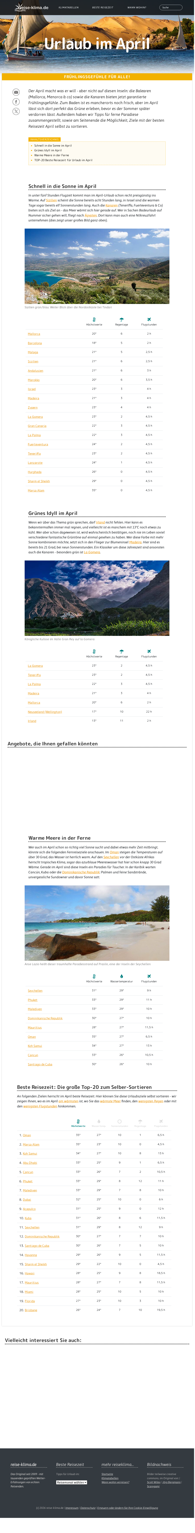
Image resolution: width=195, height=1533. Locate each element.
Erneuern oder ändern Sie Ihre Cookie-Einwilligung (127, 1507)
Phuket (33, 1000)
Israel (32, 389)
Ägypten (91, 215)
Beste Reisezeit (102, 7)
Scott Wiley (154, 1482)
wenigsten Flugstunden (40, 1106)
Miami (29, 1292)
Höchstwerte (78, 1126)
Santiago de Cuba (40, 1064)
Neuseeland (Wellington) (45, 712)
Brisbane (31, 1310)
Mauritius (35, 1027)
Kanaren (112, 205)
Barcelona (35, 343)
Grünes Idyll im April (48, 150)
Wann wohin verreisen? (115, 1482)
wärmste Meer (110, 1101)
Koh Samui (35, 1046)
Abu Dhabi (30, 1163)
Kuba (28, 1218)
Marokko (34, 380)
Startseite (107, 1474)
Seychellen (111, 857)
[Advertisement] (97, 1393)
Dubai (27, 1199)
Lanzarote (35, 463)
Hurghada (35, 472)
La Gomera (35, 417)
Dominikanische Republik (81, 872)
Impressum (71, 1507)
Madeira (33, 398)
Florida (30, 1301)
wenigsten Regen (150, 1101)
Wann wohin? (137, 7)
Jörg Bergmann (171, 1482)
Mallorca (34, 334)
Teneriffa (34, 453)
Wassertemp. (99, 1126)
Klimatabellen (69, 7)
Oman (114, 852)
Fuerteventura (38, 444)
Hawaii (29, 1273)
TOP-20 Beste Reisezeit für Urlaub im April (63, 160)
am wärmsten (68, 1101)
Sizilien (51, 200)
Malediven (35, 1009)
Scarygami (153, 1486)
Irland (100, 522)
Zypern (33, 407)
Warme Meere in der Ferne (51, 155)
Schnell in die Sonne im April (53, 146)
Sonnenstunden (119, 1126)
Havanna (31, 1255)
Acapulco (29, 1209)
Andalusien (35, 371)
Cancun (33, 1055)
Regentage (140, 1126)
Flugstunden (161, 1126)
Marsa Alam (36, 490)
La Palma (34, 435)
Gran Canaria (37, 426)
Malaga (33, 352)
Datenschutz (88, 1507)
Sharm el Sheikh (39, 481)
